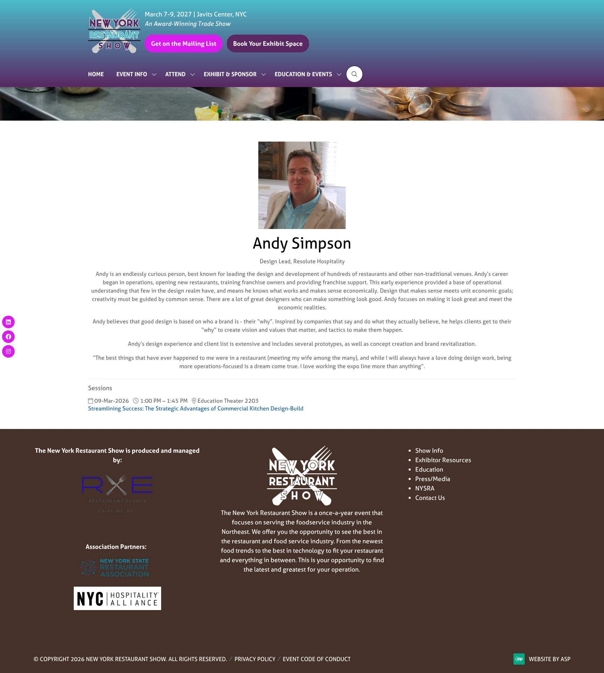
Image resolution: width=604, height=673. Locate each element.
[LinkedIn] (8, 322)
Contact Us (430, 497)
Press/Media (432, 478)
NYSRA (424, 488)
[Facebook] (8, 336)
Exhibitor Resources (443, 460)
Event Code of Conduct (317, 659)
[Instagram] (8, 351)
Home (96, 74)
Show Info (429, 450)
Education (429, 469)
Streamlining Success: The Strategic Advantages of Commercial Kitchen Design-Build (195, 408)
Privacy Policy (255, 659)
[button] (184, 43)
